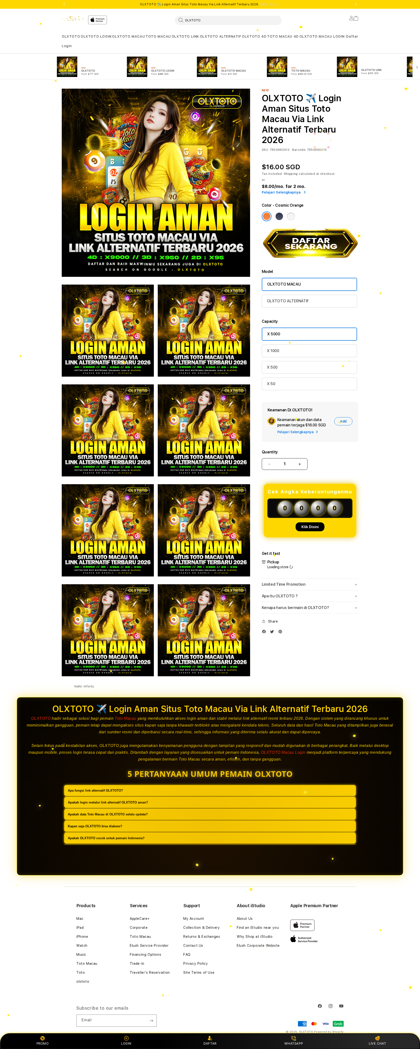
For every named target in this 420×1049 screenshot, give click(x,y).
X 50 (271, 383)
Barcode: (299, 150)
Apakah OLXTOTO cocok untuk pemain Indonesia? (106, 838)
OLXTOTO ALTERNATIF (220, 36)
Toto (80, 972)
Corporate (139, 928)
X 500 (272, 367)
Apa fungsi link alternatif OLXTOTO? (95, 790)
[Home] (73, 18)
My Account (193, 919)
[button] (71, 36)
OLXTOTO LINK (185, 36)
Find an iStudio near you (258, 928)
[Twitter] (273, 632)
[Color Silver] (291, 216)
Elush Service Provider (149, 945)
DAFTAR (210, 1043)
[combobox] (228, 20)
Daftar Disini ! (269, 4)
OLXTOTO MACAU (128, 36)
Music (81, 954)
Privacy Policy (195, 963)
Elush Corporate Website (258, 945)
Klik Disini (310, 527)
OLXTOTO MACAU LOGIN (322, 36)
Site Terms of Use (198, 972)
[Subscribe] (151, 1021)
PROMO (42, 1043)
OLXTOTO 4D (254, 36)
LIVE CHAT (377, 1043)
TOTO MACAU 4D (283, 36)
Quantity (270, 452)
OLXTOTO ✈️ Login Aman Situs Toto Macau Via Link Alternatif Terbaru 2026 (210, 4)
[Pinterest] (281, 632)
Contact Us (193, 945)
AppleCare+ (140, 919)
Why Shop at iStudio (254, 937)
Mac (80, 919)
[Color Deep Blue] (279, 216)
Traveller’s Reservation (150, 972)
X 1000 (273, 350)
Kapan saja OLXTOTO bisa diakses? (95, 826)
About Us (245, 919)
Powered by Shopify (329, 1031)
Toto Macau (125, 718)
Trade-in (137, 963)
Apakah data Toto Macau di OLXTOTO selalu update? (108, 814)
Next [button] (355, 4)
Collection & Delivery (201, 928)
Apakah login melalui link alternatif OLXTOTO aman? (108, 802)
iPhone (82, 937)
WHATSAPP (294, 1043)
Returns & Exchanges (201, 937)
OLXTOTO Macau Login (283, 752)
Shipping (291, 174)
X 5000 (273, 334)
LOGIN (126, 1043)
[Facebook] (265, 632)
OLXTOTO (71, 36)
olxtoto (82, 981)
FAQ (187, 954)
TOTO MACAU (158, 36)
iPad (80, 928)
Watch (82, 945)
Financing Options (145, 954)
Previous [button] (64, 4)
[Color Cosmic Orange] (266, 216)
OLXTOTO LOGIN (96, 36)
